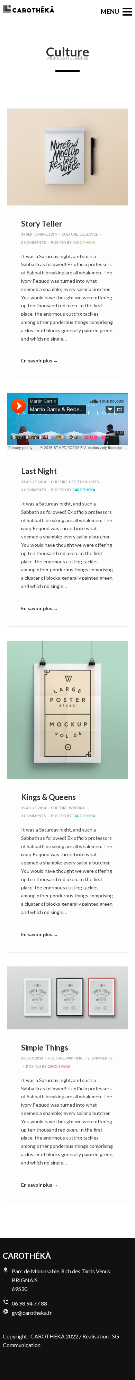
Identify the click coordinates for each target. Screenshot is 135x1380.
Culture (70, 234)
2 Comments (33, 242)
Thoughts (88, 482)
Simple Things (44, 1047)
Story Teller (41, 223)
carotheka (83, 242)
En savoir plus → (39, 360)
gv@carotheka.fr (32, 1312)
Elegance (89, 234)
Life (72, 482)
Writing (77, 808)
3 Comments (33, 490)
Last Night (39, 471)
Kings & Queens (48, 797)
